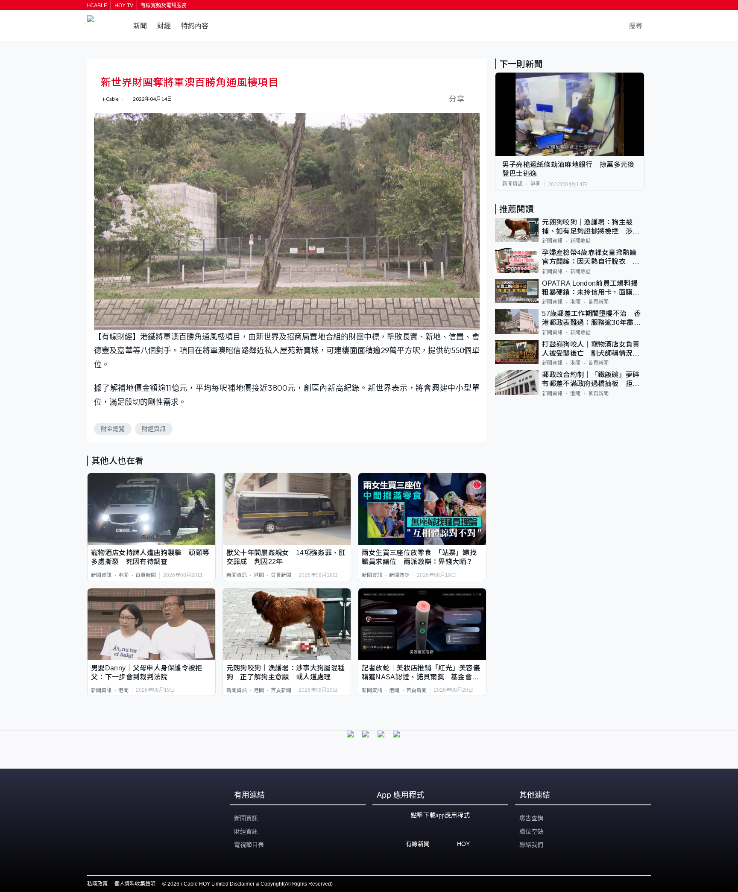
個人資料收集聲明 (134, 884)
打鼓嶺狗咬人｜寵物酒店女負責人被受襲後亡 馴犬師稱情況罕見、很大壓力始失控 (590, 349)
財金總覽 (113, 429)
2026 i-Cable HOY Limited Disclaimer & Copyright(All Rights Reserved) (250, 884)
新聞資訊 (101, 575)
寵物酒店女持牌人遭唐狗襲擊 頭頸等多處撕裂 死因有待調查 (150, 557)
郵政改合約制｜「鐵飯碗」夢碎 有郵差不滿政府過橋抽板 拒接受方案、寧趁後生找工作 (593, 380)
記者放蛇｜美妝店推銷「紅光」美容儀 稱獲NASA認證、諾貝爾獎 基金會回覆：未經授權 (422, 673)
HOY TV (123, 6)
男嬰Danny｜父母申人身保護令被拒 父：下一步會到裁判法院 (150, 672)
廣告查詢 (531, 818)
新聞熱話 (399, 575)
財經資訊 (154, 429)
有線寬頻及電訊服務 (164, 6)
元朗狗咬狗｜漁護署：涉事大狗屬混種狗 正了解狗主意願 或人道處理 (285, 672)
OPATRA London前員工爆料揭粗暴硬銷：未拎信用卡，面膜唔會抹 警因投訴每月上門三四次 (590, 288)
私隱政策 (97, 884)
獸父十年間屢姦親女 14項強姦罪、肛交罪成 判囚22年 (286, 557)
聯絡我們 (531, 844)
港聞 (123, 575)
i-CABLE (97, 6)
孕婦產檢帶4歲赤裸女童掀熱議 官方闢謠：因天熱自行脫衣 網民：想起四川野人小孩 (593, 257)
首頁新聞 (145, 575)
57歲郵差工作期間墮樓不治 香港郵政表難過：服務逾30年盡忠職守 (591, 319)
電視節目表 (249, 844)
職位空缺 (531, 831)
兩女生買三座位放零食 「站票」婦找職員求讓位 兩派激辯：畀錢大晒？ (419, 557)
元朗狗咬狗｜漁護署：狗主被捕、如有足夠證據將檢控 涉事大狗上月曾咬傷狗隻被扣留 (590, 227)
